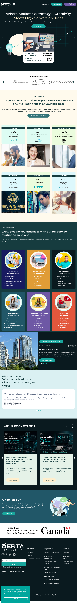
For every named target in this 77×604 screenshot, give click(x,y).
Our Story (30, 552)
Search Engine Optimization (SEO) (52, 568)
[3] (45, 363)
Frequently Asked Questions (68, 562)
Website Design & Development (49, 557)
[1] (42, 363)
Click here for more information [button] (12, 595)
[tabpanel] (38, 399)
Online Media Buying (50, 572)
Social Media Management (51, 579)
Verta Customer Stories (67, 557)
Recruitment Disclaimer (33, 558)
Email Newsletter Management (52, 583)
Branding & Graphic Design (51, 552)
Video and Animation (50, 576)
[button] (74, 458)
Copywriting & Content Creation (50, 562)
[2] (43, 363)
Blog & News (66, 552)
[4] (46, 363)
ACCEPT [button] (15, 598)
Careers (29, 555)
